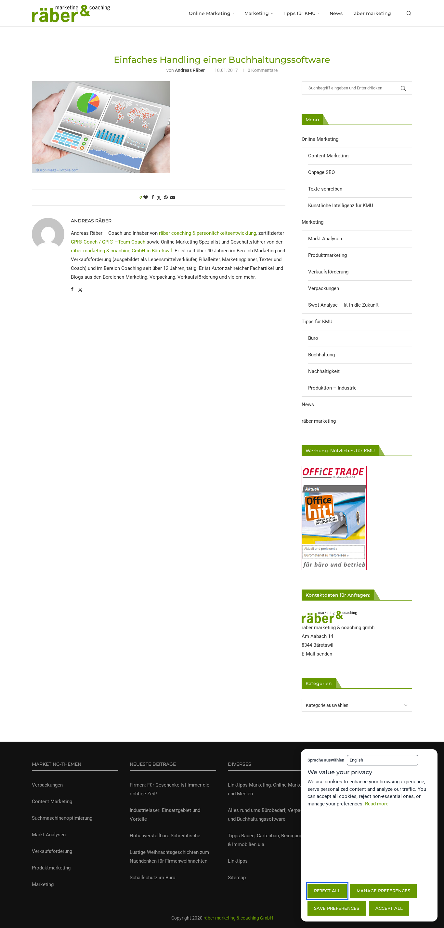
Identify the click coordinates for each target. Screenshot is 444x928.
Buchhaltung (321, 355)
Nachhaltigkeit (324, 371)
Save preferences (336, 908)
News (336, 13)
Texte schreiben (325, 189)
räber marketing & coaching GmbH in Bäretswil (121, 251)
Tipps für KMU (299, 13)
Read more (376, 804)
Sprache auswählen (325, 760)
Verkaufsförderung (328, 272)
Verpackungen (323, 288)
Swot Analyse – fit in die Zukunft (343, 305)
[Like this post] (145, 197)
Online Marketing (209, 13)
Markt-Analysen (325, 239)
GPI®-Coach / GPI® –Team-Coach (108, 242)
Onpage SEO (321, 172)
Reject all (327, 890)
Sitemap (237, 878)
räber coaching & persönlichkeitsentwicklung (207, 233)
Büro (313, 338)
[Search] (409, 13)
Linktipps (238, 861)
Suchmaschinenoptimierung (62, 818)
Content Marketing (328, 156)
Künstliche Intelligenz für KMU (340, 205)
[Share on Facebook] (152, 197)
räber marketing (371, 13)
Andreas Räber (190, 70)
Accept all (389, 908)
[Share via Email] (172, 197)
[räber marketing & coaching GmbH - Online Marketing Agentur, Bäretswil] (329, 614)
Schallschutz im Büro (153, 878)
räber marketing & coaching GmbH (237, 918)
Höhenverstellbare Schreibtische (165, 836)
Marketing (256, 13)
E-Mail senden (317, 654)
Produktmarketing (327, 255)
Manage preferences (383, 890)
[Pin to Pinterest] (166, 197)
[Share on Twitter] (159, 197)
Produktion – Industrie (332, 388)
